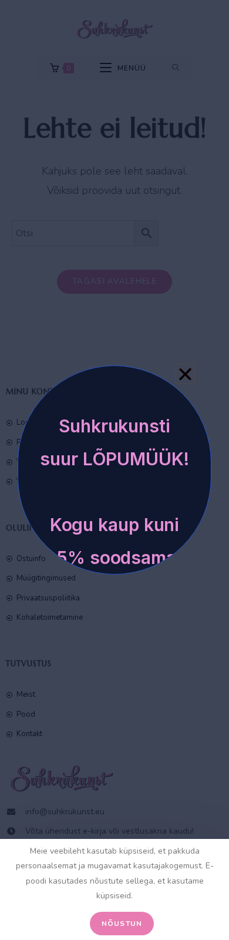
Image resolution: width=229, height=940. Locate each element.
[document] (114, 470)
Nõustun (122, 923)
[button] (185, 373)
